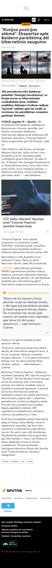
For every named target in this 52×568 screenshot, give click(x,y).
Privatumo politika (9, 526)
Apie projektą (7, 522)
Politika (5, 461)
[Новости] (22, 86)
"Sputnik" (7, 268)
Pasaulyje (14, 461)
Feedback (5, 536)
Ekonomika (31, 498)
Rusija (30, 461)
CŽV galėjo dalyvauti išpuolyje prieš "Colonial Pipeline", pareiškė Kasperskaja (23, 222)
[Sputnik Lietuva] (8, 21)
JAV (23, 461)
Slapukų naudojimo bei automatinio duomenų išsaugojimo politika (17, 530)
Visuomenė (45, 498)
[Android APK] (9, 544)
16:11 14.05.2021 (8, 47)
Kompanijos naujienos (21, 536)
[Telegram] (34, 86)
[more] (47, 231)
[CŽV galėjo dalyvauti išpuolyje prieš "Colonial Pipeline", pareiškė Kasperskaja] (26, 197)
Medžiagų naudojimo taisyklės (27, 522)
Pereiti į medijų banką (37, 81)
